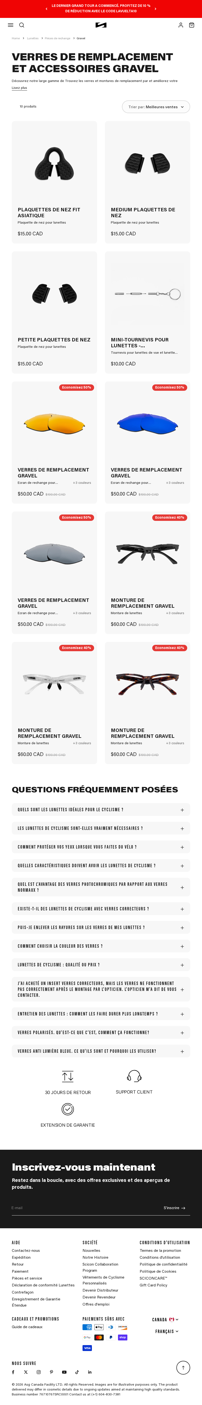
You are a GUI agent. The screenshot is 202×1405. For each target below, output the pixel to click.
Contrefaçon (23, 1293)
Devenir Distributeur (100, 1291)
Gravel (81, 38)
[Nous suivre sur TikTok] (77, 1372)
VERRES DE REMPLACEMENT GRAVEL (53, 473)
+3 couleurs (82, 483)
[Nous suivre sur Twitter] (25, 1372)
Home (16, 38)
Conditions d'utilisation (160, 1258)
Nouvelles (91, 1251)
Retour (18, 1265)
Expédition (21, 1258)
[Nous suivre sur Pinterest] (51, 1372)
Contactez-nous (26, 1251)
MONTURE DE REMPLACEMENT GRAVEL (142, 603)
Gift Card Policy (153, 1285)
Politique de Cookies (158, 1272)
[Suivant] (155, 8)
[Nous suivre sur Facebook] (13, 1372)
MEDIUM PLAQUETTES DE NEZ (143, 213)
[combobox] (165, 1319)
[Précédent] (46, 8)
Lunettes (32, 38)
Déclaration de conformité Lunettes (43, 1285)
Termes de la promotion (160, 1251)
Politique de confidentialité (163, 1265)
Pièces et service (27, 1279)
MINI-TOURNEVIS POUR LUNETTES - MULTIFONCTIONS (139, 343)
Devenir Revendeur (99, 1297)
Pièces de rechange (57, 38)
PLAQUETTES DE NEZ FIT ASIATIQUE (49, 213)
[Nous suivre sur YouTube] (64, 1372)
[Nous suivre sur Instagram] (38, 1372)
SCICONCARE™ (153, 1279)
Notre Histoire (95, 1258)
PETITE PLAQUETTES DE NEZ (54, 340)
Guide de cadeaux (27, 1327)
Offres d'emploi (96, 1305)
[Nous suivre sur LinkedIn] (89, 1372)
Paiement (20, 1272)
